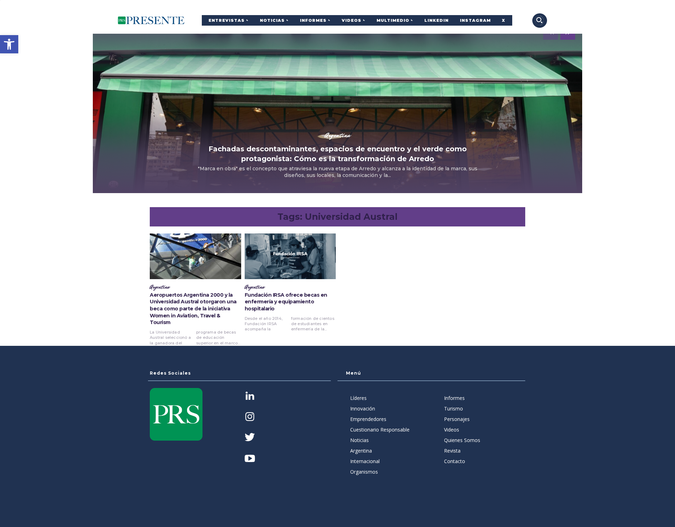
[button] (9, 44)
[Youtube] (249, 459)
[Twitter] (249, 438)
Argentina (337, 135)
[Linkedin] (249, 396)
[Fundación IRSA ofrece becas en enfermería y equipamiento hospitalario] (290, 256)
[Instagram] (249, 417)
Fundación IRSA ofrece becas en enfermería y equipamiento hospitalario (286, 302)
